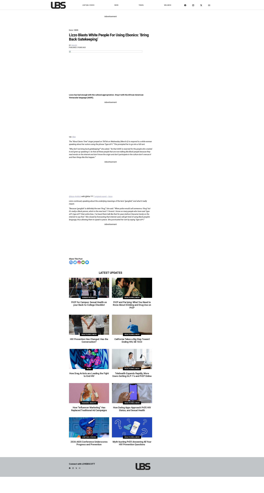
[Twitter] (75, 262)
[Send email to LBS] (209, 5)
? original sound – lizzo (103, 196)
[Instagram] (79, 262)
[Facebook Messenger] (87, 262)
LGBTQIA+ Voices (88, 5)
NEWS (76, 30)
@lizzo (72, 196)
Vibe (74, 137)
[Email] (83, 262)
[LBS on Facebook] (185, 5)
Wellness (167, 5)
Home (71, 30)
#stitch (78, 196)
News (116, 5)
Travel (141, 5)
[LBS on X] (201, 5)
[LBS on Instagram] (193, 5)
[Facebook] (71, 262)
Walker (74, 45)
